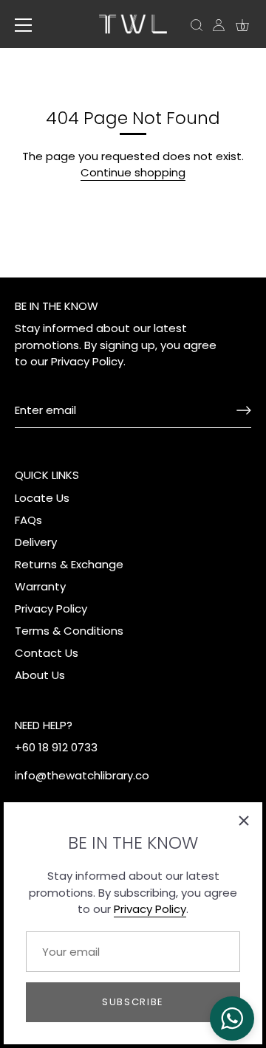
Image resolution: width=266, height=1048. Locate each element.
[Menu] (23, 25)
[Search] (196, 27)
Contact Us (46, 653)
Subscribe (133, 1002)
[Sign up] (243, 410)
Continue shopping (133, 172)
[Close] (244, 820)
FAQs (28, 520)
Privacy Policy (150, 909)
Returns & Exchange (69, 564)
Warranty (40, 586)
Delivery (36, 542)
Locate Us (42, 498)
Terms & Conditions (69, 630)
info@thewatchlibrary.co (82, 775)
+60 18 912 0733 (56, 747)
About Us (40, 675)
